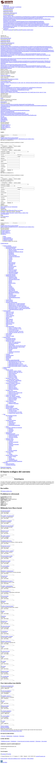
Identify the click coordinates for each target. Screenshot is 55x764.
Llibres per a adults (10, 336)
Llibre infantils (9, 333)
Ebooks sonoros (38, 82)
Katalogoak (8, 467)
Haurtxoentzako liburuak (8, 8)
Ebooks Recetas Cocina (6, 85)
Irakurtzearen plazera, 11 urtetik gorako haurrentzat (39, 26)
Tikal (8, 15)
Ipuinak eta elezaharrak (13, 343)
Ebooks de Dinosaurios (37, 87)
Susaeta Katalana (6, 310)
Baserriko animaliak (13, 450)
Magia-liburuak (40, 47)
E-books (5, 15)
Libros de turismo (15, 22)
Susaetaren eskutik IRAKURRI (12, 360)
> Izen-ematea (44, 741)
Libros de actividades (11, 20)
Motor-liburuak (37, 22)
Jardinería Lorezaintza (29, 51)
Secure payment (4, 758)
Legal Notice (23, 758)
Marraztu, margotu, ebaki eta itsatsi (10, 16)
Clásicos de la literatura (5, 75)
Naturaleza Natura (15, 19)
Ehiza (2, 108)
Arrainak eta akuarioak (10, 105)
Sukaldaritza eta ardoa (27, 62)
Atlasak (7, 358)
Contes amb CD (9, 314)
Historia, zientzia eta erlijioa (11, 62)
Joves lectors (8, 334)
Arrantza (5, 108)
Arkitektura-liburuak (21, 112)
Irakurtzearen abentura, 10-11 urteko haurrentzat (18, 26)
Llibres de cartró (9, 320)
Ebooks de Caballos (28, 87)
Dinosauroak (21, 19)
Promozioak (3, 467)
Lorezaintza (7, 111)
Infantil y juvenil (9, 369)
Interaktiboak (48, 16)
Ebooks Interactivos (31, 82)
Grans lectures (9, 316)
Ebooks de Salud (4, 91)
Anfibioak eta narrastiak (24, 105)
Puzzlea (28, 17)
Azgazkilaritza (31, 22)
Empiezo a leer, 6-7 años (6, 92)
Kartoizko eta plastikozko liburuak (33, 16)
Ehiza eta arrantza (12, 61)
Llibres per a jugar (10, 313)
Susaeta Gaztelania (7, 245)
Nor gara (2, 116)
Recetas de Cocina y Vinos (11, 378)
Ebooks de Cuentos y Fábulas (7, 82)
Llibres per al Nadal (10, 322)
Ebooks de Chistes (46, 82)
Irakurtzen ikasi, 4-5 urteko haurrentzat (11, 25)
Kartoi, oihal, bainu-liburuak (15, 342)
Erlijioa (9, 112)
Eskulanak (12, 111)
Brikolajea (21, 23)
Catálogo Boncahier (10, 212)
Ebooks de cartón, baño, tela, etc (20, 82)
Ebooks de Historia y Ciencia (7, 89)
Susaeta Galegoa (6, 367)
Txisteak (21, 17)
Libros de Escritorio (5, 64)
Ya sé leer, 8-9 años (15, 92)
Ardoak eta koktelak (15, 21)
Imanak (31, 17)
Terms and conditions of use (14, 758)
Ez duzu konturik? (14, 137)
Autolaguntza (15, 110)
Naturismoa (3, 110)
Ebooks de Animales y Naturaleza (13, 383)
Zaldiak (38, 105)
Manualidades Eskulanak (13, 23)
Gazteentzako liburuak (8, 10)
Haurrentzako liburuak (16, 58)
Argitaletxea (5, 28)
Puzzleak (10, 349)
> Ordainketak (13, 741)
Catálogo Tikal (25, 212)
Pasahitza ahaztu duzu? (5, 137)
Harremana (3, 208)
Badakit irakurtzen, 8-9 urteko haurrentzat (17, 305)
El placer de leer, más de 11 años (39, 92)
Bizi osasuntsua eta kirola (21, 61)
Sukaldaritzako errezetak (6, 114)
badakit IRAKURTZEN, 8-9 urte (16, 363)
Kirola (10, 22)
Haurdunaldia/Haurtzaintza (43, 23)
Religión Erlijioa (40, 50)
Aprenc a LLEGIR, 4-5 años (15, 327)
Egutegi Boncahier (13, 64)
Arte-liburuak (14, 112)
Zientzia (32, 21)
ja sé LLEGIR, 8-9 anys (14, 330)
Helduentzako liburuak (35, 58)
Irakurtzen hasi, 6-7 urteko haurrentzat (28, 25)
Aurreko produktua (5, 726)
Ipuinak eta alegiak (22, 16)
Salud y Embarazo (10, 401)
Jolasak (8, 109)
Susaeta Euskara (6, 337)
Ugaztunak (31, 105)
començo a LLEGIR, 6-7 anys (15, 328)
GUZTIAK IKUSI (5, 214)
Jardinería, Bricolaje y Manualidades (13, 380)
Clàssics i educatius (10, 315)
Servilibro (5, 762)
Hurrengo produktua (5, 727)
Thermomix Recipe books (25, 21)
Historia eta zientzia (33, 19)
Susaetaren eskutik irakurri (10, 59)
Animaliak (9, 19)
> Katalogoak (15, 736)
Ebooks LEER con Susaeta (11, 408)
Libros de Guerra (35, 62)
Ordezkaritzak (4, 117)
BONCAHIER (17, 146)
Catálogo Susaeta (18, 212)
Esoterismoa (25, 22)
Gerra (7, 22)
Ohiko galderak (4, 118)
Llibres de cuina (9, 321)
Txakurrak (3, 105)
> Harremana (21, 736)
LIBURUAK (6, 5)
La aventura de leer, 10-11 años (25, 92)
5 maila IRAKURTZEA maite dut (16, 309)
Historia (36, 21)
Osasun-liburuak (34, 23)
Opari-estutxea (20, 62)
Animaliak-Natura (27, 23)
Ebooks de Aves (20, 87)
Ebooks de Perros (13, 87)
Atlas (2, 79)
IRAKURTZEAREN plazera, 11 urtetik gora (18, 366)
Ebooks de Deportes (5, 88)
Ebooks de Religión (17, 89)
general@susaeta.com (40, 756)
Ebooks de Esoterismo (27, 88)
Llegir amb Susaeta (10, 326)
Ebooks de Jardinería (5, 86)
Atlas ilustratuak (13, 13)
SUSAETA (4, 146)
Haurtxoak (11, 352)
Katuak (41, 105)
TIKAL (10, 146)
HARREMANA (4, 120)
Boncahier (11, 15)
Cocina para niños (41, 19)
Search (2, 171)
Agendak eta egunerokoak (13, 17)
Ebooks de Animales (5, 87)
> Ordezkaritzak (8, 736)
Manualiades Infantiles (34, 49)
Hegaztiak (17, 105)
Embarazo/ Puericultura (13, 91)
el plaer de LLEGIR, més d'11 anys (16, 332)
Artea (39, 21)
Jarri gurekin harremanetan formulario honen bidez (11, 730)
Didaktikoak (43, 16)
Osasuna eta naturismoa (31, 61)
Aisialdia (21, 22)
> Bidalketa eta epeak (5, 741)
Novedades (3, 212)
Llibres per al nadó (10, 312)
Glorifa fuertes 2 (6, 13)
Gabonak (25, 17)
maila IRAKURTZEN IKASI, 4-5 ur (16, 361)
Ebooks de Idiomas (7, 79)
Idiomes (7, 318)
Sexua (37, 61)
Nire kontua (3, 121)
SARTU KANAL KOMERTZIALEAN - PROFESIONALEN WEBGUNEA (17, 138)
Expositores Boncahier (21, 64)
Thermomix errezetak (24, 114)
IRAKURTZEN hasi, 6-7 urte (15, 362)
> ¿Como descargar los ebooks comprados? (25, 741)
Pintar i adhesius (9, 319)
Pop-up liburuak (36, 17)
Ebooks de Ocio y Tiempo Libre (16, 88)
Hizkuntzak (26, 19)
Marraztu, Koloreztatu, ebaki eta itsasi (17, 346)
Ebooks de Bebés (14, 79)
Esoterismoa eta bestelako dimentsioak (16, 104)
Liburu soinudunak (13, 255)
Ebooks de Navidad (13, 377)
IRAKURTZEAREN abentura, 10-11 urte (17, 365)
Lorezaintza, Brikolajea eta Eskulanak (14, 427)
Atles (7, 325)
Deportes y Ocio (9, 390)
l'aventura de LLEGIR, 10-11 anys (16, 331)
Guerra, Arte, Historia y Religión (13, 396)
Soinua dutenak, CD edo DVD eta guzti (17, 345)
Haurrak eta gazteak (10, 340)
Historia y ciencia (4, 112)
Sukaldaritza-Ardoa (7, 21)
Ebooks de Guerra (25, 89)
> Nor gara (3, 736)
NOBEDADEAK (4, 243)
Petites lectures (9, 324)
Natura (35, 105)
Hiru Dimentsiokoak (13, 348)
